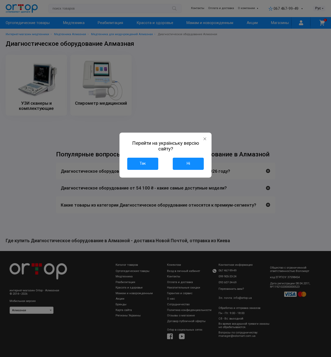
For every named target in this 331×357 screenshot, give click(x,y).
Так (143, 163)
